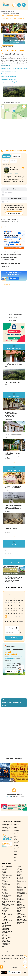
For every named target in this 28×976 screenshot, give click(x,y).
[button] (14, 111)
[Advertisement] (14, 299)
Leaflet (25, 118)
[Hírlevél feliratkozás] (1, 966)
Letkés (7, 13)
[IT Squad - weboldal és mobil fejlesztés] (24, 972)
